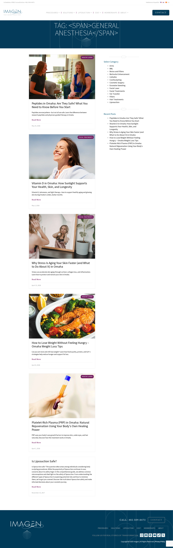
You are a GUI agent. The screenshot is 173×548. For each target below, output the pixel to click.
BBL (111, 68)
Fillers (112, 96)
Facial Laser (114, 88)
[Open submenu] (59, 12)
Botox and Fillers (117, 71)
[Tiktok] (159, 535)
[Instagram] (141, 535)
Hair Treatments (116, 99)
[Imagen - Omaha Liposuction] (13, 13)
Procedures (52, 12)
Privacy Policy (160, 541)
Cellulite (113, 77)
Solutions (68, 12)
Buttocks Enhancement (119, 74)
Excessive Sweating (117, 85)
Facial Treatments (117, 91)
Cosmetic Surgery (117, 82)
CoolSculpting (116, 80)
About (123, 12)
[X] (163, 535)
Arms (112, 65)
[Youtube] (154, 535)
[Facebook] (146, 535)
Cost (97, 12)
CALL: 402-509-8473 (133, 519)
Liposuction (84, 12)
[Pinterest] (150, 535)
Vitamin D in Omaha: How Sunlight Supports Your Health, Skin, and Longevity (124, 126)
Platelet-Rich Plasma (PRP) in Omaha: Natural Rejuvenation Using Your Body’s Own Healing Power (126, 146)
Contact (161, 12)
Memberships (110, 12)
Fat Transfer (115, 94)
